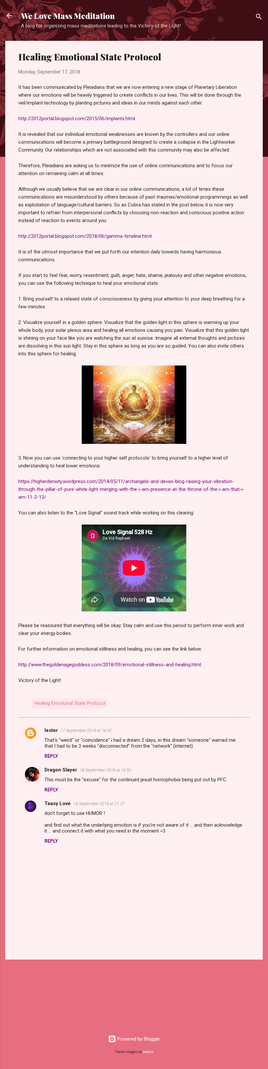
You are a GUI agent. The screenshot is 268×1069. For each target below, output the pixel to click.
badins (148, 1052)
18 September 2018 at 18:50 (105, 770)
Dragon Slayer (60, 770)
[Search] (259, 18)
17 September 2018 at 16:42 (86, 730)
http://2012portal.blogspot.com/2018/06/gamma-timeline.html (85, 236)
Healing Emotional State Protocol (70, 703)
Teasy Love (57, 803)
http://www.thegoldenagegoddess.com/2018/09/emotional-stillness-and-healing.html (109, 665)
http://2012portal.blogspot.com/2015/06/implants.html (76, 118)
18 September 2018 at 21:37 (99, 803)
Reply (51, 756)
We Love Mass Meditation (68, 15)
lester (51, 730)
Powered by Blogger (138, 1039)
